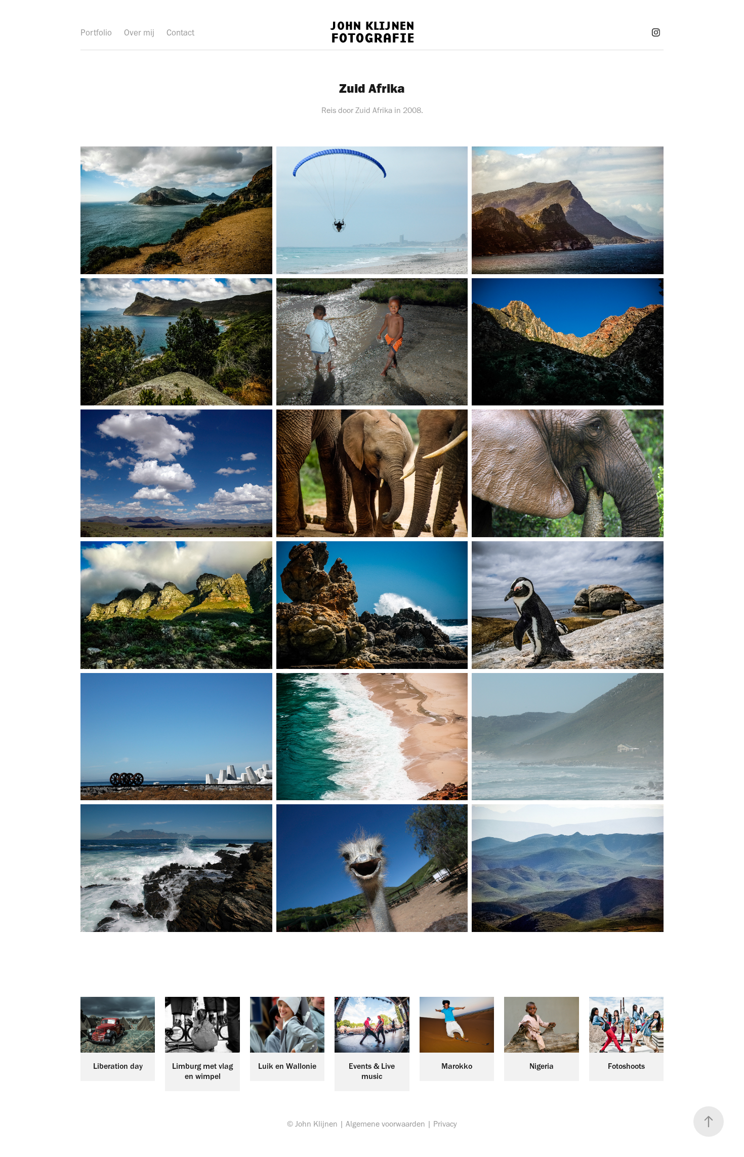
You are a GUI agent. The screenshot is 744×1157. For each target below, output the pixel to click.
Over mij (139, 32)
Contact (180, 32)
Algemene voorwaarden (385, 1124)
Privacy (445, 1124)
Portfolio (96, 32)
